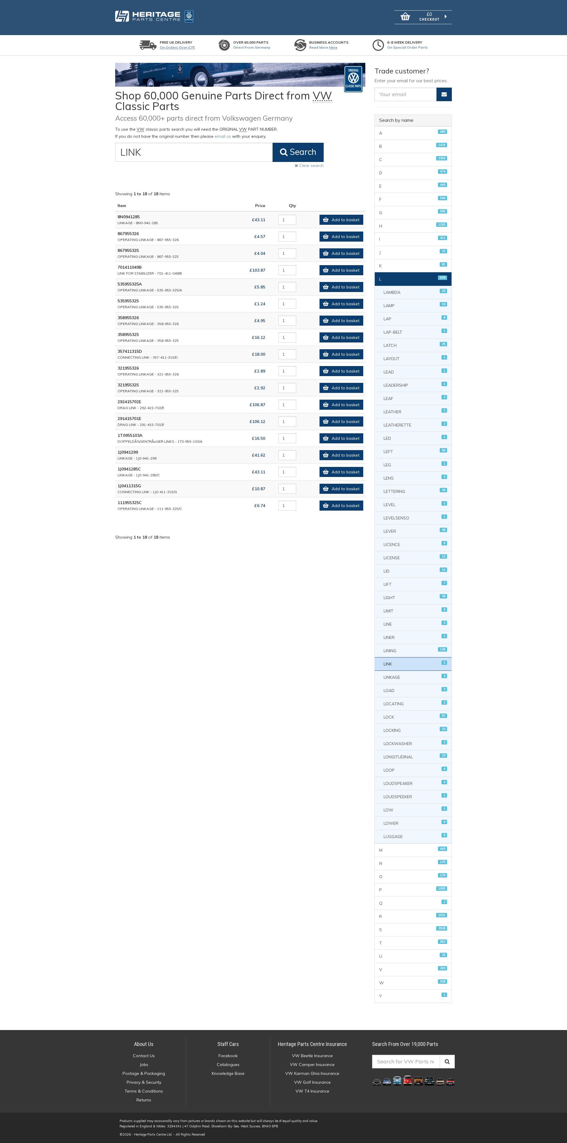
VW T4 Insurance (312, 1091)
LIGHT (414, 597)
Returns (143, 1100)
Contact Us (144, 1055)
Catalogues (228, 1064)
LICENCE (414, 544)
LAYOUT (414, 358)
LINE (414, 624)
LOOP (414, 770)
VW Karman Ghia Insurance (312, 1073)
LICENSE (414, 557)
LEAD (414, 371)
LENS (414, 478)
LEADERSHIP (414, 385)
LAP (414, 318)
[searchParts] (447, 1061)
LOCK (414, 717)
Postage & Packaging (144, 1073)
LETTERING (414, 491)
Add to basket (345, 219)
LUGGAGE (414, 836)
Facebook (228, 1055)
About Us (144, 1044)
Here (333, 47)
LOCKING (414, 730)
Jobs (144, 1064)
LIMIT (414, 610)
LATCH (414, 345)
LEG (414, 464)
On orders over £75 (177, 47)
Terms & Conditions (144, 1091)
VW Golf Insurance (312, 1082)
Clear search (311, 165)
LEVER (414, 531)
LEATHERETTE (414, 425)
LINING (414, 650)
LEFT (414, 451)
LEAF (414, 398)
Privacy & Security (144, 1082)
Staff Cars (228, 1044)
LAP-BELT (414, 332)
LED (414, 438)
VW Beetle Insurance (312, 1055)
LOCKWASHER (414, 743)
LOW (414, 809)
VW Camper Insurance (312, 1064)
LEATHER (414, 411)
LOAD (414, 690)
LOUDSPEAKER (414, 783)
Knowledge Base (228, 1073)
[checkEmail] (444, 94)
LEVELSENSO (414, 517)
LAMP (414, 305)
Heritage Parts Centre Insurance (312, 1044)
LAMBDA (414, 292)
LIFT (414, 584)
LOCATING (414, 703)
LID (414, 571)
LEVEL (414, 504)
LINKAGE (414, 677)
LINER (414, 637)
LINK (414, 663)
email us (223, 136)
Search (302, 152)
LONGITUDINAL (414, 756)
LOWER (414, 823)
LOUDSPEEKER (414, 796)
